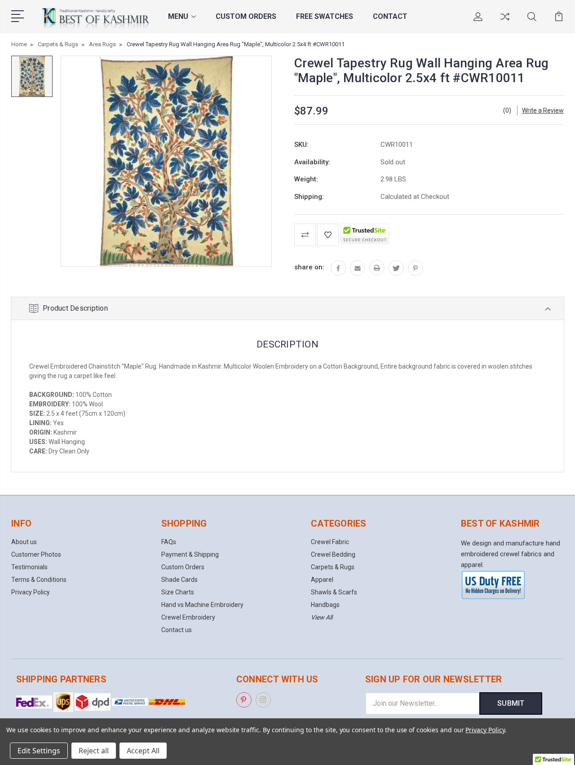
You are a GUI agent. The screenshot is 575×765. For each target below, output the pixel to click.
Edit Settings (39, 751)
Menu (178, 16)
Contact (390, 16)
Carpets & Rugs (332, 567)
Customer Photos (36, 554)
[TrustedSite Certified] (364, 234)
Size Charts (177, 592)
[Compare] (505, 22)
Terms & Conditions (38, 579)
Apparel (322, 579)
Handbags (325, 604)
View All (321, 617)
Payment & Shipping (190, 554)
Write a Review (543, 110)
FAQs (168, 541)
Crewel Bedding (333, 554)
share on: (309, 267)
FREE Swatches (324, 16)
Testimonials (29, 567)
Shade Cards (179, 579)
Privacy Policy (30, 592)
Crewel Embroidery (188, 617)
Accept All (143, 751)
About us (24, 541)
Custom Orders (246, 16)
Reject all (94, 751)
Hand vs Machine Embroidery (202, 604)
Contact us (176, 629)
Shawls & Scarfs (334, 592)
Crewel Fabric (330, 541)
